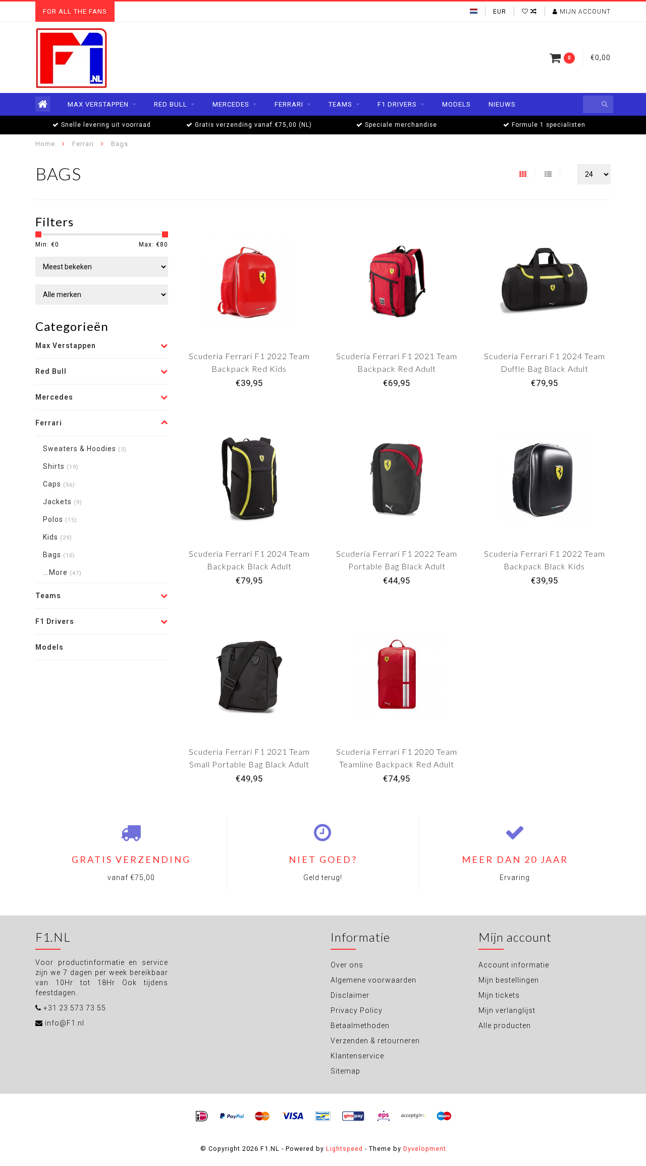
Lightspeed (344, 1148)
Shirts (61, 466)
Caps (59, 484)
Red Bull (170, 104)
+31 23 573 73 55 (74, 1008)
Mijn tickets (499, 995)
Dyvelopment (424, 1148)
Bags (59, 555)
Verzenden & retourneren (375, 1041)
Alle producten (504, 1026)
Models (456, 104)
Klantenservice (357, 1056)
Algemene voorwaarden (373, 980)
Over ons (347, 965)
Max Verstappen (98, 104)
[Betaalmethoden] (201, 1116)
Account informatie (513, 965)
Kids (57, 537)
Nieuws (502, 104)
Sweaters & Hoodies (85, 449)
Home (45, 144)
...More (62, 572)
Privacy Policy (357, 1010)
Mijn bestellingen (508, 980)
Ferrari (289, 104)
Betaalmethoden (360, 1026)
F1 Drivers (397, 104)
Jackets (62, 502)
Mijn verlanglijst (506, 1010)
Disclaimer (350, 995)
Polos (60, 519)
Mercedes (230, 104)
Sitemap (345, 1071)
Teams (340, 104)
